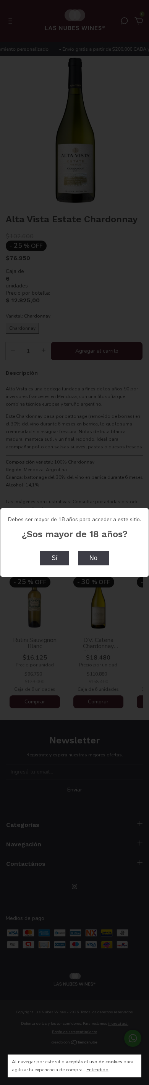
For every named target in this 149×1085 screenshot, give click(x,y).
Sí (54, 558)
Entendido (97, 1070)
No (93, 558)
